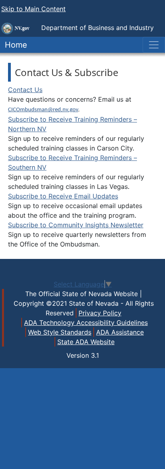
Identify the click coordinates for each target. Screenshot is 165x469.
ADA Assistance (120, 332)
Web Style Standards (59, 332)
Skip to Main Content (33, 9)
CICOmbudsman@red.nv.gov (43, 110)
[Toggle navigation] (154, 45)
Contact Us (25, 90)
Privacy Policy (99, 313)
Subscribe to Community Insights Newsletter (75, 225)
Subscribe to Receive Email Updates (63, 196)
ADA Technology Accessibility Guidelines (86, 323)
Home (13, 45)
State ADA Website (86, 342)
